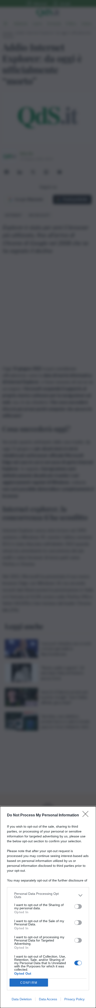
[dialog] (48, 907)
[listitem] (48, 895)
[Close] (86, 815)
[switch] (78, 906)
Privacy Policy (74, 999)
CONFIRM (29, 982)
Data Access (48, 999)
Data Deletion (22, 999)
